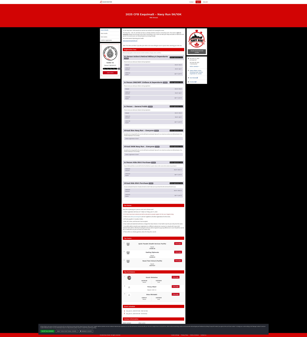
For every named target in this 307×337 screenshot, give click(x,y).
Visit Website (193, 78)
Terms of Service (194, 335)
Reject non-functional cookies (66, 331)
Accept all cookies (47, 331)
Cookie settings (175, 335)
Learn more (110, 72)
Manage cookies (87, 331)
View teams (104, 37)
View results (104, 33)
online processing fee (135, 216)
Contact (191, 2)
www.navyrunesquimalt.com (130, 41)
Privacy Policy (184, 335)
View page (178, 243)
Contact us (203, 335)
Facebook (192, 82)
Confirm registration (106, 40)
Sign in (198, 2)
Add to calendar (194, 66)
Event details (104, 30)
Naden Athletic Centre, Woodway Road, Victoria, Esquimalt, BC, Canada (196, 72)
